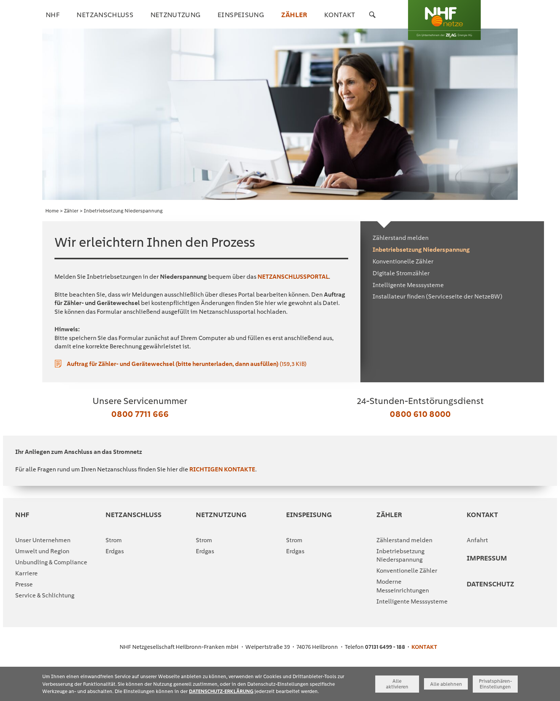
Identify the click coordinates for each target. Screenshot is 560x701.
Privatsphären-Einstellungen (495, 684)
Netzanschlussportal (293, 276)
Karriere (26, 573)
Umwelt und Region (42, 551)
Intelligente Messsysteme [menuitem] (408, 285)
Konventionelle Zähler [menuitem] (403, 261)
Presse (24, 584)
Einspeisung (309, 515)
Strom (114, 540)
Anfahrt (477, 540)
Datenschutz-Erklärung (221, 691)
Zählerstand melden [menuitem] (401, 237)
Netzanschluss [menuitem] (105, 15)
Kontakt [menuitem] (339, 15)
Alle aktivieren (397, 684)
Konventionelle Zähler (406, 570)
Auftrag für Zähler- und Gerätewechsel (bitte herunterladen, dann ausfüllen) (187, 363)
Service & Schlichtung (44, 595)
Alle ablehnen (446, 684)
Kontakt (482, 515)
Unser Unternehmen (42, 540)
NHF (22, 515)
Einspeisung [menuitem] (241, 15)
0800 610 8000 (420, 413)
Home (52, 211)
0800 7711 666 (140, 413)
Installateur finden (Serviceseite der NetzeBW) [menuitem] (437, 296)
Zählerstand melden (404, 540)
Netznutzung (221, 515)
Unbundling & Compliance (51, 562)
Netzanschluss (134, 515)
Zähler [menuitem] (294, 15)
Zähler (71, 211)
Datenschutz (490, 584)
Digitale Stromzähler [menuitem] (401, 273)
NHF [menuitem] (53, 15)
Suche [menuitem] (372, 19)
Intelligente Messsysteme (412, 601)
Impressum (487, 558)
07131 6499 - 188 (385, 647)
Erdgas (115, 551)
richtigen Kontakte (222, 469)
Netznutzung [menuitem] (175, 15)
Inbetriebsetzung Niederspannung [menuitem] (421, 249)
